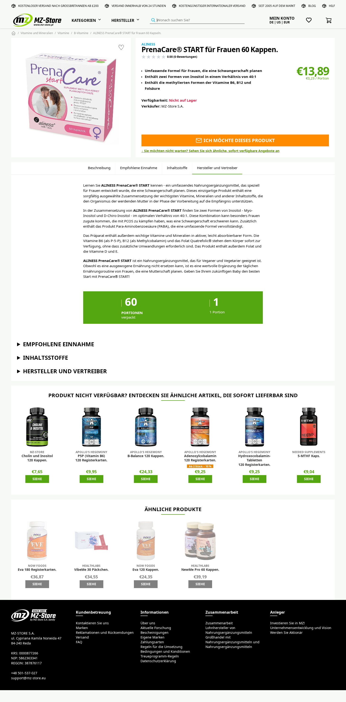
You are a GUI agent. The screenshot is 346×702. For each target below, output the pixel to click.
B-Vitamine (81, 33)
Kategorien (84, 20)
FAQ (79, 642)
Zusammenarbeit (219, 623)
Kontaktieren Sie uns (92, 623)
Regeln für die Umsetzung (161, 646)
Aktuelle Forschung (156, 628)
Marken (82, 628)
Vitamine (63, 33)
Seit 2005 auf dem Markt (277, 5)
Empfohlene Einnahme (138, 168)
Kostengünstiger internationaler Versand (212, 5)
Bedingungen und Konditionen (165, 651)
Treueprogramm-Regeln (160, 656)
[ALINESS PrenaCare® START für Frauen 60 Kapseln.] (71, 97)
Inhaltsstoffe (177, 168)
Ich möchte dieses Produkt (238, 140)
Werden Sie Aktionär (286, 632)
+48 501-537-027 (24, 673)
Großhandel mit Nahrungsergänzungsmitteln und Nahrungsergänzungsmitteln (232, 642)
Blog (312, 5)
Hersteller (122, 20)
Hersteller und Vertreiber (217, 168)
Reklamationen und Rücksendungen (105, 632)
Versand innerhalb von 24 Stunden (139, 5)
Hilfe (333, 5)
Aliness (148, 44)
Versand (82, 637)
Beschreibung (99, 168)
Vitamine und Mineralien (37, 33)
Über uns (148, 623)
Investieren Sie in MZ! (287, 623)
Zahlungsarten (152, 642)
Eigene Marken (152, 637)
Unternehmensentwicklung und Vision (300, 628)
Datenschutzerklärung (158, 661)
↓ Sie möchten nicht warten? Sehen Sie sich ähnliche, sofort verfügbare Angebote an (210, 151)
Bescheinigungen (154, 632)
